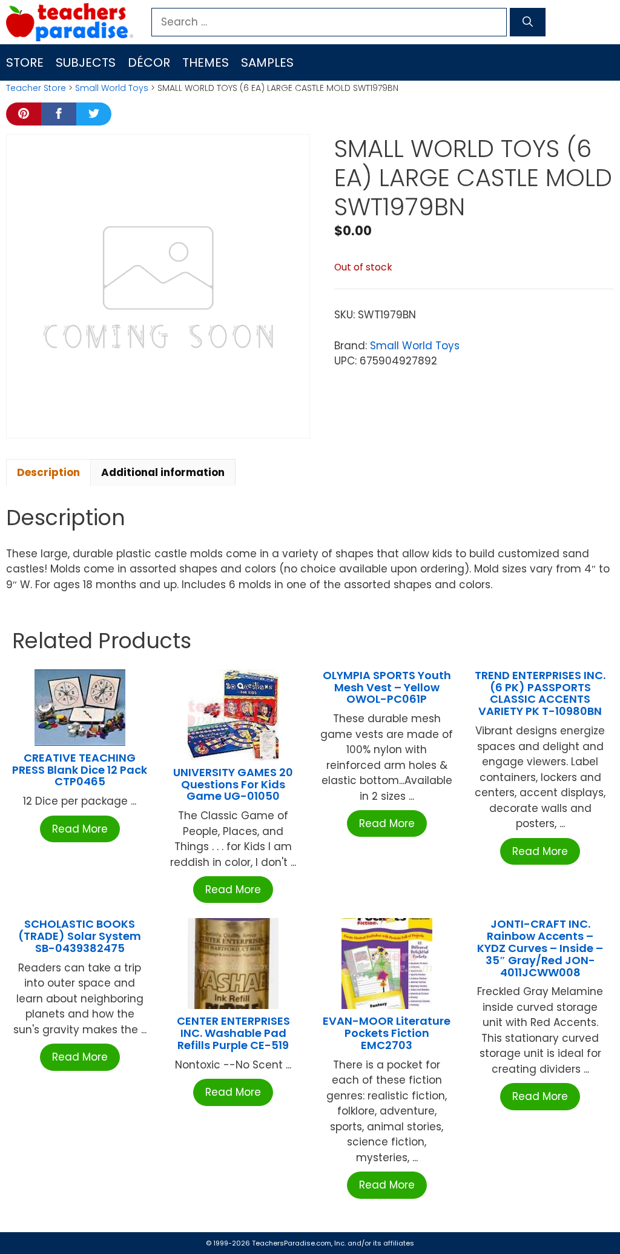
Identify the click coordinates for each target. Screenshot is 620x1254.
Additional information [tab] (163, 472)
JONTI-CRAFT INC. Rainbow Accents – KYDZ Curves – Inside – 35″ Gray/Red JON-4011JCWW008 (540, 947)
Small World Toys (111, 88)
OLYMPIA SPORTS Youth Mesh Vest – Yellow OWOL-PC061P (387, 687)
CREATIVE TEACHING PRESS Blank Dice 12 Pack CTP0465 (79, 770)
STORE (25, 62)
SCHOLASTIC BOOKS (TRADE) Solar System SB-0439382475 (79, 936)
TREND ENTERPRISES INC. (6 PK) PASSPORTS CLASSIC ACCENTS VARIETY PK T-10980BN (540, 693)
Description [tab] (48, 472)
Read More (80, 829)
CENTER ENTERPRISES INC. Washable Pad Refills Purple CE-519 (233, 1033)
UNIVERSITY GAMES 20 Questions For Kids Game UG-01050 (233, 784)
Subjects (86, 62)
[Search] (528, 22)
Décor (149, 62)
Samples (267, 62)
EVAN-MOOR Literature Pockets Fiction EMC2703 (386, 1033)
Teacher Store (36, 88)
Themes (205, 62)
